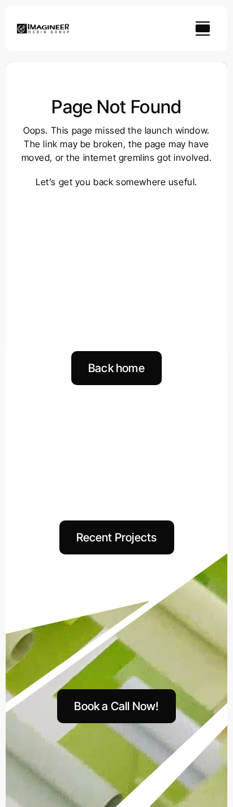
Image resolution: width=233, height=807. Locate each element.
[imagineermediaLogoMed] (43, 28)
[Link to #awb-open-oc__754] (202, 28)
